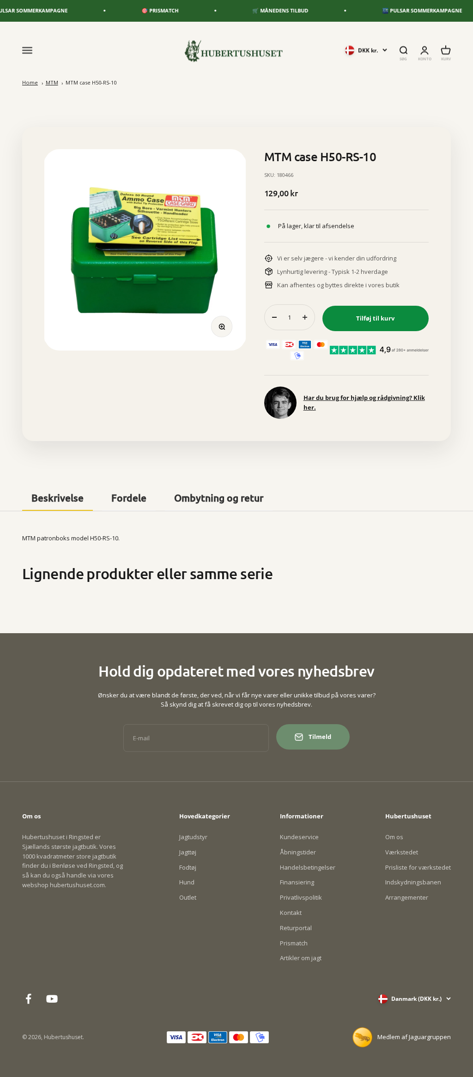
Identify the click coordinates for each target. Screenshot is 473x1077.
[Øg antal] (305, 317)
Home (30, 82)
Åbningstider (298, 852)
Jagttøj (187, 852)
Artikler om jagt (300, 958)
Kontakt (291, 912)
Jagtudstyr (193, 837)
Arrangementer (406, 897)
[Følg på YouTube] (52, 998)
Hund (186, 882)
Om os (394, 837)
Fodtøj (187, 867)
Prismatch (294, 943)
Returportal (296, 928)
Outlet (187, 897)
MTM (52, 82)
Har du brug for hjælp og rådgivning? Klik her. (364, 402)
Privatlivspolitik (301, 897)
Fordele (128, 497)
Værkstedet (401, 852)
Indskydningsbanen (413, 882)
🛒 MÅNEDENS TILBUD (269, 10)
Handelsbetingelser (307, 867)
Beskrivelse (57, 497)
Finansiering (297, 882)
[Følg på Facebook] (28, 998)
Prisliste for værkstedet (418, 867)
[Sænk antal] (274, 317)
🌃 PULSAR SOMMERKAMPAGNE (410, 10)
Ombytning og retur (218, 497)
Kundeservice (299, 837)
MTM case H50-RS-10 (91, 82)
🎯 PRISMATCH (148, 10)
